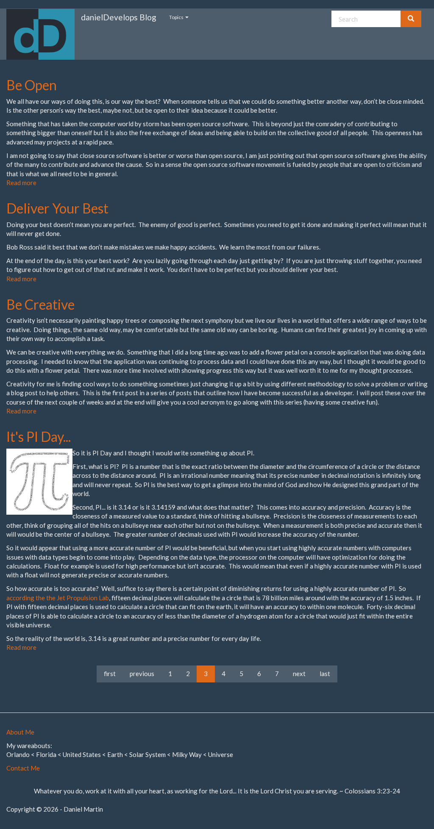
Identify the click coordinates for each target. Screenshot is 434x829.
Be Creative (40, 304)
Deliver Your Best (57, 208)
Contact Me (23, 768)
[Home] (43, 34)
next (299, 673)
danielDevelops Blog (118, 17)
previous (142, 673)
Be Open (31, 85)
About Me (20, 732)
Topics (176, 17)
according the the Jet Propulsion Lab (57, 598)
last (325, 673)
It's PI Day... (38, 436)
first (110, 673)
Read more (21, 182)
